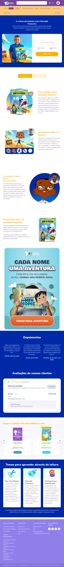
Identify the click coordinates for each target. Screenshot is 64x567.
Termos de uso (22, 531)
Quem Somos (21, 526)
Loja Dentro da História (9, 526)
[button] (4, 441)
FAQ (34, 529)
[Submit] (18, 3)
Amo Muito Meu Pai (8, 559)
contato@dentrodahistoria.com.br (41, 533)
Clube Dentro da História (9, 529)
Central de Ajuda (37, 526)
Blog (19, 534)
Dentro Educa (6, 531)
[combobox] (31, 3)
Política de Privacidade (23, 529)
